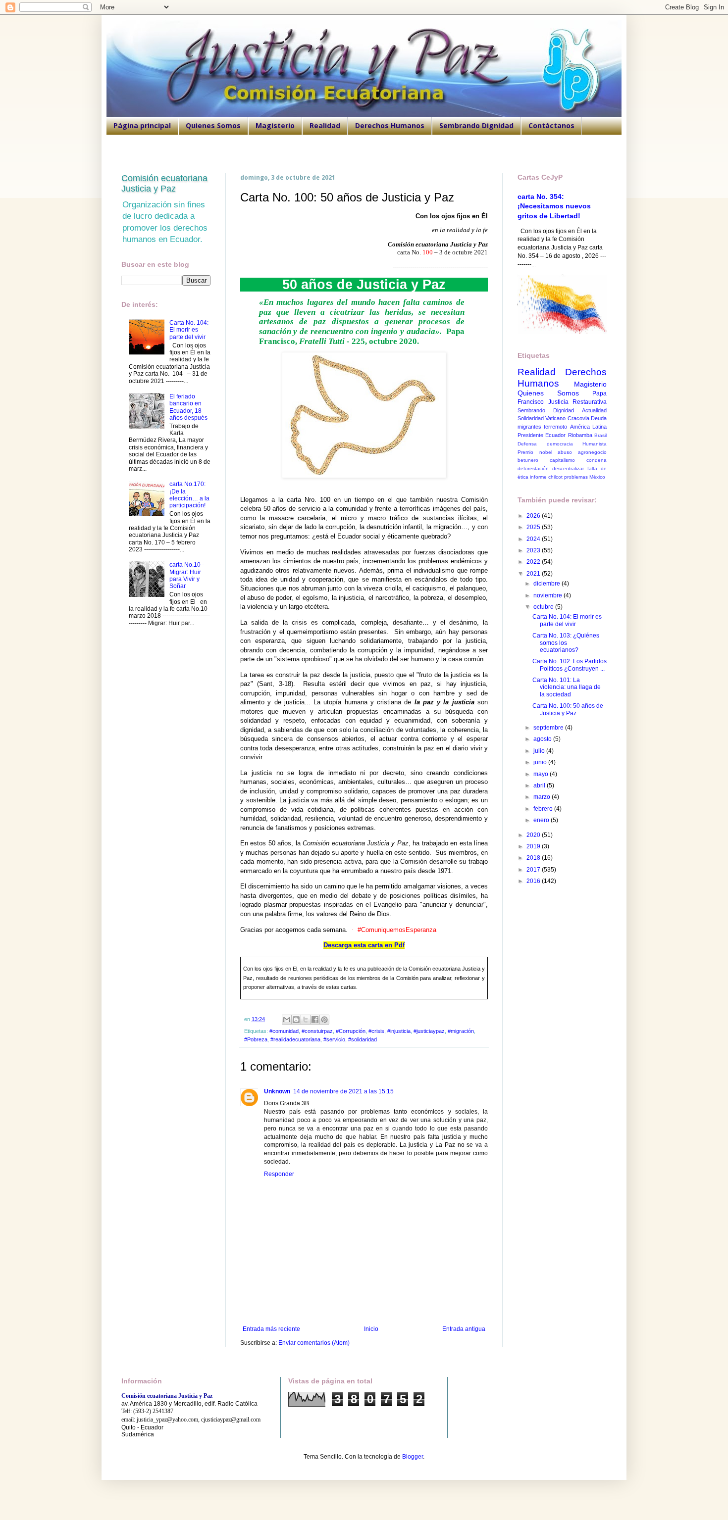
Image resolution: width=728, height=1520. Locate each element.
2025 (534, 527)
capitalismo (562, 460)
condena (596, 460)
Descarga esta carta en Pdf (364, 945)
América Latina (588, 427)
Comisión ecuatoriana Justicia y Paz (164, 183)
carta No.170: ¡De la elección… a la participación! (189, 495)
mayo (541, 774)
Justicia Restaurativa (577, 401)
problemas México (584, 477)
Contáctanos (551, 125)
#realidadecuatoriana (295, 1039)
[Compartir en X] (306, 1020)
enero (542, 820)
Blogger (412, 1456)
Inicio (371, 1328)
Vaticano (555, 418)
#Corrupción (350, 1031)
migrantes (529, 427)
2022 (534, 561)
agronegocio (592, 452)
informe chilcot (546, 477)
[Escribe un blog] (296, 1020)
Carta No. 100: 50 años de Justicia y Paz (567, 709)
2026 (534, 515)
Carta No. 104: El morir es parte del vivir (188, 330)
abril (540, 785)
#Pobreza (255, 1039)
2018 (534, 857)
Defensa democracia (545, 443)
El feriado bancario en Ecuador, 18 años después (188, 407)
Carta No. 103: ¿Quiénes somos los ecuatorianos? (565, 642)
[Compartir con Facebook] (315, 1020)
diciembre (547, 583)
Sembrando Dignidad (476, 125)
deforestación (533, 468)
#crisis (376, 1031)
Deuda (599, 418)
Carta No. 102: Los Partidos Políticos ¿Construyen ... (569, 665)
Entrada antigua (463, 1328)
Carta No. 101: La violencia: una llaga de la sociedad (566, 687)
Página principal (142, 125)
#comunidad (284, 1031)
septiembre (549, 727)
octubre (544, 606)
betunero (528, 460)
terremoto (555, 427)
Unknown (277, 1091)
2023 (534, 550)
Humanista (594, 443)
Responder (279, 1174)
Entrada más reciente (271, 1328)
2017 (534, 869)
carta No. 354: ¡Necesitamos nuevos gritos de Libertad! (554, 206)
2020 (534, 835)
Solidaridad (531, 418)
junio (540, 762)
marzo (542, 796)
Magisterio (275, 125)
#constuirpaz (317, 1031)
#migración (461, 1031)
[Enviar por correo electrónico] (287, 1020)
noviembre (548, 595)
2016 (534, 881)
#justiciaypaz (429, 1031)
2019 (534, 846)
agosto (543, 738)
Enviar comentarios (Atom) (314, 1342)
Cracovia (578, 418)
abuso (565, 452)
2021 (534, 573)
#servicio (334, 1039)
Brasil (600, 435)
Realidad (325, 125)
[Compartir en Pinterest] (324, 1020)
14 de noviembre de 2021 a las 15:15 (343, 1091)
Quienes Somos (213, 125)
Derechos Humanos (389, 125)
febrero (543, 808)
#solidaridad (362, 1039)
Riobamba (580, 435)
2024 (534, 539)
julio (539, 750)
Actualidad (594, 410)
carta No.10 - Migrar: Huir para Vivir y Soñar (186, 575)
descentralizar (568, 468)
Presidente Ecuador (542, 435)
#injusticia (399, 1031)
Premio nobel (535, 452)
